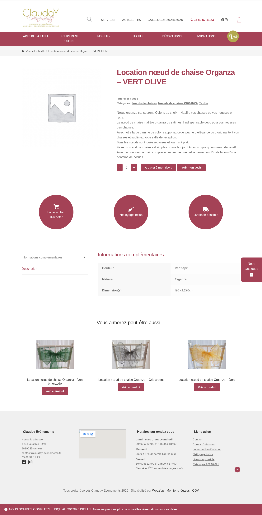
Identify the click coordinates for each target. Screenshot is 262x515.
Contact (197, 439)
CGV (195, 490)
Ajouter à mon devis (158, 167)
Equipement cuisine (70, 38)
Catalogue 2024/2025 (165, 19)
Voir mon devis (191, 167)
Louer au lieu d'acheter (56, 215)
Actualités (131, 19)
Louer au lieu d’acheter (207, 449)
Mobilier (103, 36)
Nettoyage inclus (131, 214)
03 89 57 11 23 (203, 19)
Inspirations (206, 36)
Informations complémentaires (42, 257)
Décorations (172, 36)
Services (108, 19)
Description (29, 268)
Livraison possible (206, 214)
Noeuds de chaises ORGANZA (178, 103)
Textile (137, 36)
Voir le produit (55, 390)
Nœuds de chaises (144, 103)
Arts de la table (36, 36)
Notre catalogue (251, 266)
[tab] (55, 257)
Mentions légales (178, 490)
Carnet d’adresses (204, 444)
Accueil (30, 51)
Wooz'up (158, 490)
